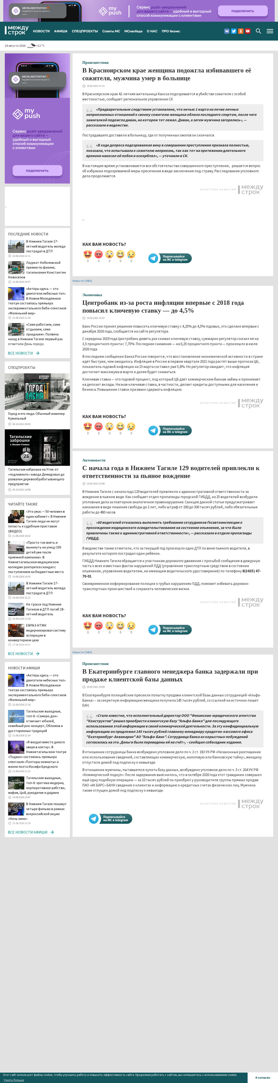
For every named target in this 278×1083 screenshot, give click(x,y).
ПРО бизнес (171, 31)
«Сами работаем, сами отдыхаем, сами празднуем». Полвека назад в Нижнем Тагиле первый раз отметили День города (35, 334)
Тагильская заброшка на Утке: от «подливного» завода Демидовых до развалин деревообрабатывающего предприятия (36, 476)
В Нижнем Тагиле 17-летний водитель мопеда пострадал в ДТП (45, 246)
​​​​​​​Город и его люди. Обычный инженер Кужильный (36, 415)
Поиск (258, 31)
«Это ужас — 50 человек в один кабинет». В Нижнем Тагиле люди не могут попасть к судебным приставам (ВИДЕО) (37, 521)
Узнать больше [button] (14, 1080)
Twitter (234, 31)
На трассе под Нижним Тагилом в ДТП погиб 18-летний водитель (45, 609)
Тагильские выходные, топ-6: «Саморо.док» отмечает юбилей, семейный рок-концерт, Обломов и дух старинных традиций (35, 721)
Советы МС (111, 31)
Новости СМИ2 (82, 281)
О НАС (152, 31)
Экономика (92, 295)
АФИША (61, 31)
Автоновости (93, 460)
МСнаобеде (133, 31)
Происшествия (95, 62)
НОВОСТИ (41, 31)
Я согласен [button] (262, 1078)
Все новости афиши (27, 832)
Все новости (20, 353)
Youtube (247, 31)
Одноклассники (240, 31)
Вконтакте (227, 31)
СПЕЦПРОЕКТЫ (85, 31)
